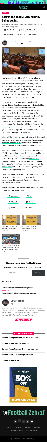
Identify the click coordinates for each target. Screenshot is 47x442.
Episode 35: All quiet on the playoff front (17, 355)
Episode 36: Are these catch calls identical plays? (20, 349)
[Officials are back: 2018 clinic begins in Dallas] (31, 220)
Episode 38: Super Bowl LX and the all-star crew (20, 338)
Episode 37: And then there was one (15, 343)
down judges (7, 127)
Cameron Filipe (15, 44)
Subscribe (38, 273)
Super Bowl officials (32, 430)
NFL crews (28, 427)
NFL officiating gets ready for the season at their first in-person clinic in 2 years (11, 247)
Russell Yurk (34, 158)
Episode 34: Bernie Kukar (11, 360)
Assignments (18, 427)
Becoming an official (17, 430)
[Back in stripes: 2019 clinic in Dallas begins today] (11, 220)
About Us (9, 427)
